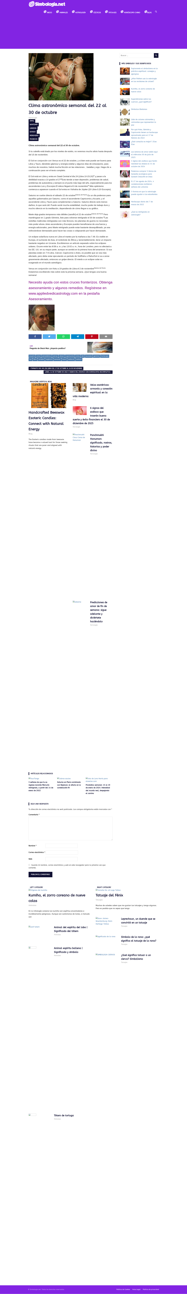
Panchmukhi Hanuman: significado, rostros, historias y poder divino (101, 443)
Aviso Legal (136, 1289)
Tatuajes (112, 13)
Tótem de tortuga (64, 1115)
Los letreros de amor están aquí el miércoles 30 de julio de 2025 (144, 154)
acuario (32, 356)
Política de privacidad (151, 1289)
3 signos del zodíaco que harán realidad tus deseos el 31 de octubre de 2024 (144, 164)
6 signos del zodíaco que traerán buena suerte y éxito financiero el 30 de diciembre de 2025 (91, 416)
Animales (63, 13)
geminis (96, 356)
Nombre (32, 846)
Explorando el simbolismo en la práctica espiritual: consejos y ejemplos (144, 71)
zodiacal (71, 359)
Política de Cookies (123, 1289)
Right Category (104, 887)
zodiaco (79, 359)
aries (38, 356)
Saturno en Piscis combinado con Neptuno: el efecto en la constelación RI (69, 785)
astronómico (46, 356)
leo (30, 359)
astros (55, 356)
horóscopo (104, 356)
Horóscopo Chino (131, 13)
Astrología (80, 13)
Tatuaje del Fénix (109, 895)
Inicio (49, 13)
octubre (41, 359)
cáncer (61, 356)
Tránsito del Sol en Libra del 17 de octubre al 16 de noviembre (56, 368)
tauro (64, 359)
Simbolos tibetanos (139, 109)
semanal (57, 359)
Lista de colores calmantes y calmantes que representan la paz (143, 122)
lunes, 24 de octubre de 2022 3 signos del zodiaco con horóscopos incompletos (77, 372)
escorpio (89, 356)
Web (30, 859)
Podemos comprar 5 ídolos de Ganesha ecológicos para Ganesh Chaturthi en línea (143, 174)
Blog (149, 13)
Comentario (34, 815)
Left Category (36, 887)
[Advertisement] (93, 32)
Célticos (97, 13)
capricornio (70, 356)
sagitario (49, 359)
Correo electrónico (37, 852)
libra (35, 359)
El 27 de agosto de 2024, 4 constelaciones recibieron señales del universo (142, 184)
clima (78, 356)
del (83, 356)
